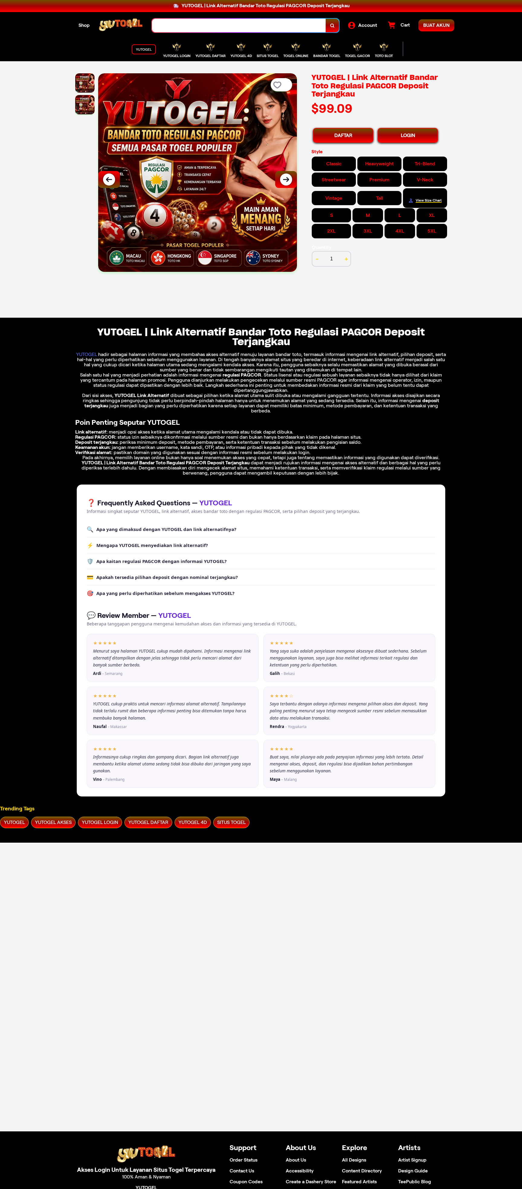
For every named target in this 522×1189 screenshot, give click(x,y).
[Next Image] (286, 179)
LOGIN (408, 135)
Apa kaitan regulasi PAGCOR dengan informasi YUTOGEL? (157, 561)
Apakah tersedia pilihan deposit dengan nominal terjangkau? (162, 577)
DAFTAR (343, 135)
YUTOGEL (86, 354)
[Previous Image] (109, 179)
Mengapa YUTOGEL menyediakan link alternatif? (147, 545)
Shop (84, 25)
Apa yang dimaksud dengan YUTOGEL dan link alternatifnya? (161, 529)
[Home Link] (120, 25)
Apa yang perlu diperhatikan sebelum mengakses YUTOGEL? (160, 593)
